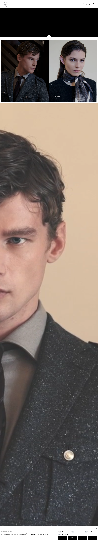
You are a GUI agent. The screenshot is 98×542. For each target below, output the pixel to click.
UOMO (20, 4)
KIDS (33, 4)
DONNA (26, 4)
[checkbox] (59, 532)
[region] (49, 18)
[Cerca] (90, 4)
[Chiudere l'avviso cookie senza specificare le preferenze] (96, 529)
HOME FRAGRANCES (42, 4)
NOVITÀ (13, 4)
